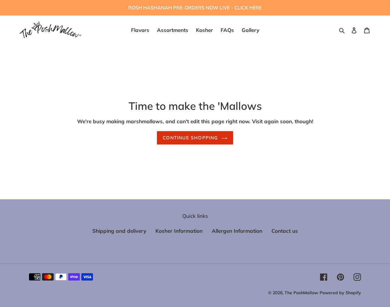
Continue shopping (190, 138)
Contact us (284, 231)
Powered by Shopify (340, 292)
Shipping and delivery (119, 231)
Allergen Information (237, 231)
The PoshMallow (301, 292)
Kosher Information (179, 231)
